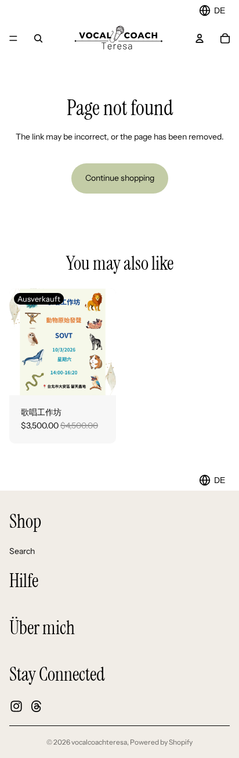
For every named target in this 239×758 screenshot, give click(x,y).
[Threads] (37, 706)
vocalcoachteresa (99, 742)
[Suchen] (38, 38)
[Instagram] (16, 706)
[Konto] (199, 38)
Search (22, 550)
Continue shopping (119, 178)
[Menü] (13, 38)
